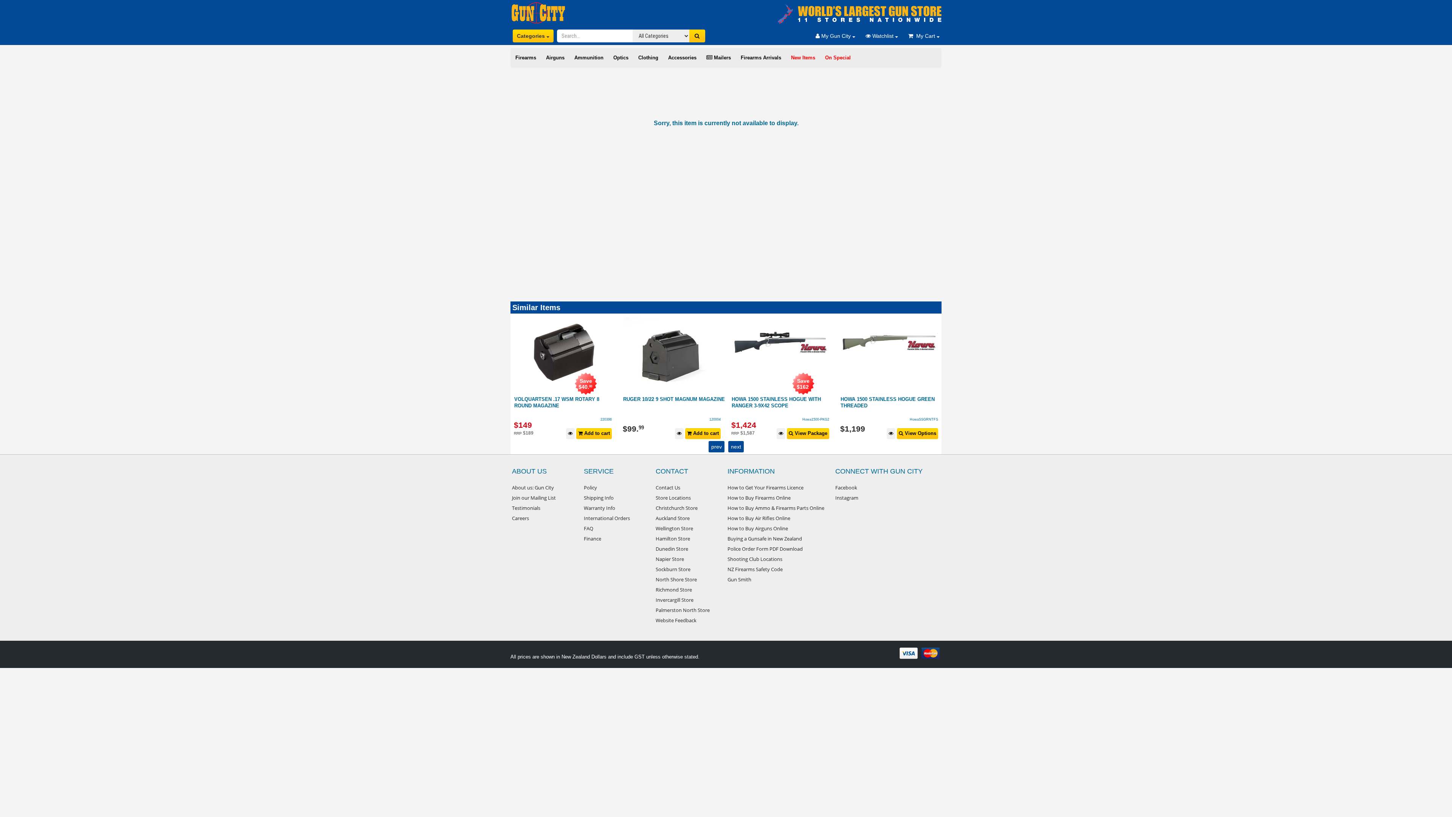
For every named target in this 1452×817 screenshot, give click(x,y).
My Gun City (836, 36)
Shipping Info (599, 497)
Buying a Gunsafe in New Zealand (765, 538)
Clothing (648, 58)
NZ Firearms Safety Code (755, 569)
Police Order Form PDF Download (765, 548)
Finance (592, 538)
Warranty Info (599, 508)
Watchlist (883, 36)
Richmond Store (674, 589)
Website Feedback (676, 620)
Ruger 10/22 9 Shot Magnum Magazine (565, 399)
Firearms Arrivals (761, 58)
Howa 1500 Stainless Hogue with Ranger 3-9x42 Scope (667, 402)
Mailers (721, 58)
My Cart (925, 36)
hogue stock (928, 419)
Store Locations (673, 497)
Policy (590, 487)
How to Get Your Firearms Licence (766, 487)
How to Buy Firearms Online (759, 497)
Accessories (682, 58)
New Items (803, 58)
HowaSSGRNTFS (815, 419)
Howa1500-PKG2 (707, 419)
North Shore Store (676, 579)
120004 (606, 419)
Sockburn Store (673, 569)
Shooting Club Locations (755, 559)
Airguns (555, 58)
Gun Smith (739, 579)
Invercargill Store (674, 599)
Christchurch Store (677, 508)
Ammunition (588, 58)
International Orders (607, 518)
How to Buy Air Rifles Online (759, 518)
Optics (620, 58)
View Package (702, 433)
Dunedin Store (672, 548)
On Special (838, 58)
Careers (520, 518)
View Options (811, 433)
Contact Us (668, 487)
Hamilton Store (673, 538)
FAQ (588, 528)
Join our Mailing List (534, 497)
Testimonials (526, 508)
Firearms (525, 58)
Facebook (846, 487)
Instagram (846, 497)
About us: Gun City (533, 487)
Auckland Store (673, 518)
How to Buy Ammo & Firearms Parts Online (776, 508)
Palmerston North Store (683, 610)
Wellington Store (674, 528)
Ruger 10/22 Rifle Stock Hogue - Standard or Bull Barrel (884, 402)
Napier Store (670, 559)
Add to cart (596, 433)
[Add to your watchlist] (570, 433)
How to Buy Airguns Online (758, 528)
